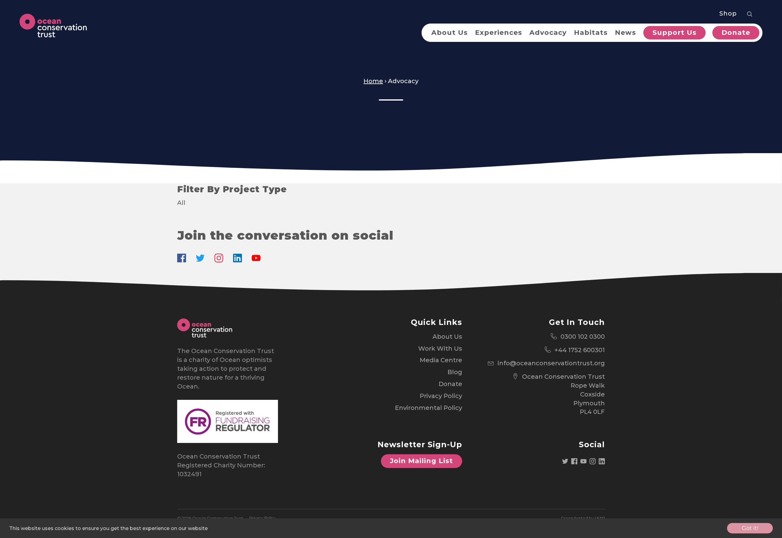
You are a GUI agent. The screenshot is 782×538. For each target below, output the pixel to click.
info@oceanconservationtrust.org (551, 363)
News (625, 32)
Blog (455, 372)
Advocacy (548, 32)
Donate (736, 32)
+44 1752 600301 (579, 350)
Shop (728, 13)
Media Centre (441, 360)
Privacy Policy (441, 396)
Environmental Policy (428, 407)
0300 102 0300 (583, 336)
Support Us (674, 32)
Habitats (591, 32)
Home (373, 81)
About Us (449, 32)
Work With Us (440, 348)
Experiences (498, 32)
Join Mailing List (421, 461)
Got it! (750, 528)
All (181, 202)
